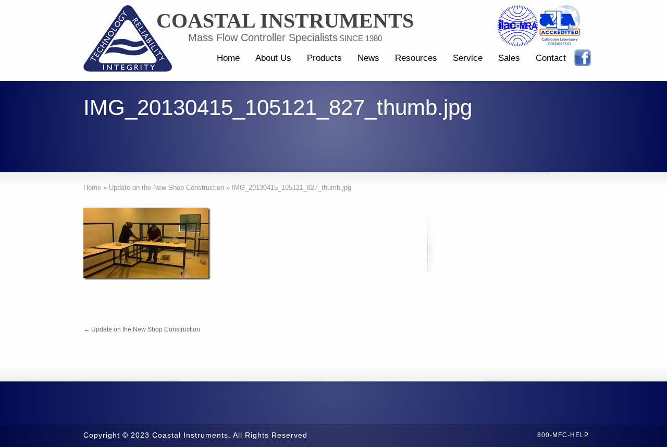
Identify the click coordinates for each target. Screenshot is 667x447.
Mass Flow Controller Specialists (263, 37)
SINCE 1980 (360, 38)
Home (228, 58)
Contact (551, 58)
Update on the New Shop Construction (141, 329)
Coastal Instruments (285, 20)
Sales (509, 58)
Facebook (582, 58)
